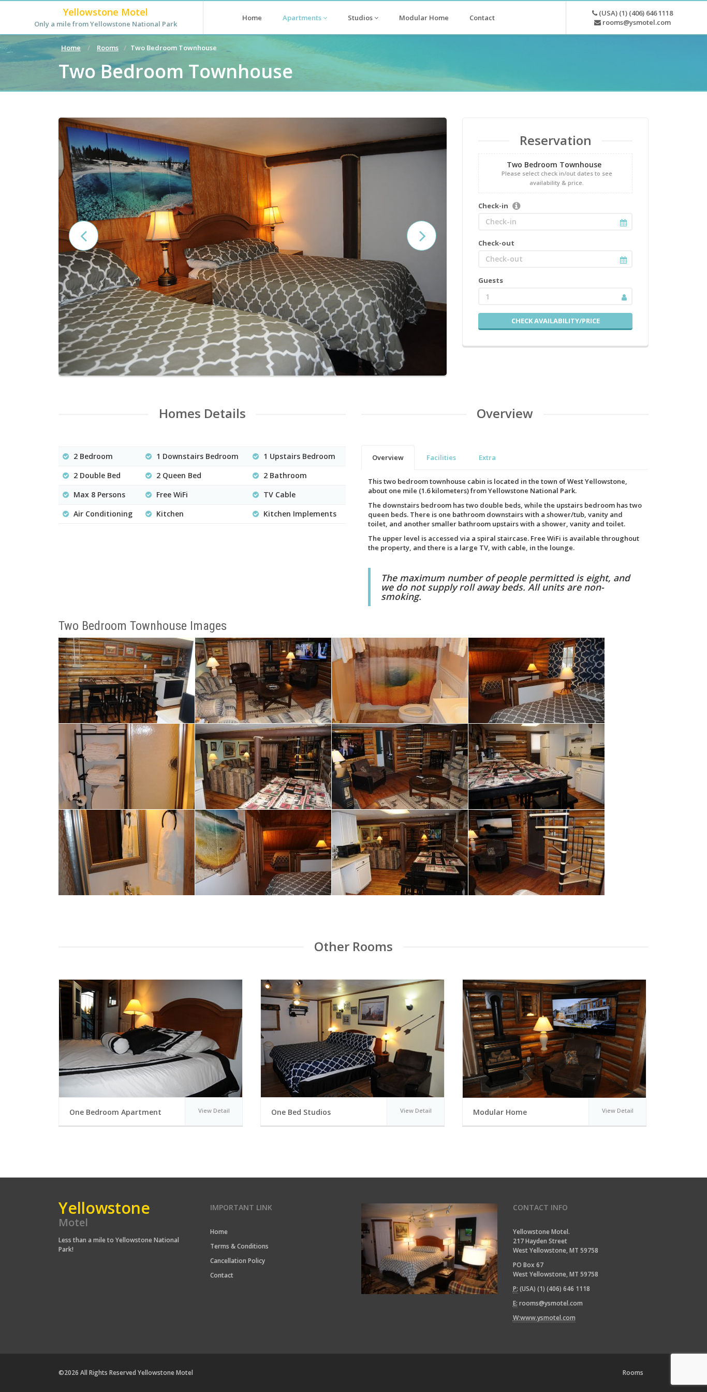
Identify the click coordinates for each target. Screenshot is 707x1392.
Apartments (303, 17)
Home (252, 17)
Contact (482, 17)
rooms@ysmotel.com (636, 22)
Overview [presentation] (388, 457)
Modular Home (424, 17)
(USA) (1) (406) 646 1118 (635, 13)
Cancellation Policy (237, 1260)
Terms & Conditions (239, 1246)
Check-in (493, 205)
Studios (361, 17)
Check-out (496, 243)
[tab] (388, 457)
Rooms (108, 47)
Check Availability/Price (555, 320)
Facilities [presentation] (441, 457)
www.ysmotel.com (548, 1317)
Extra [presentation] (487, 457)
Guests (490, 280)
